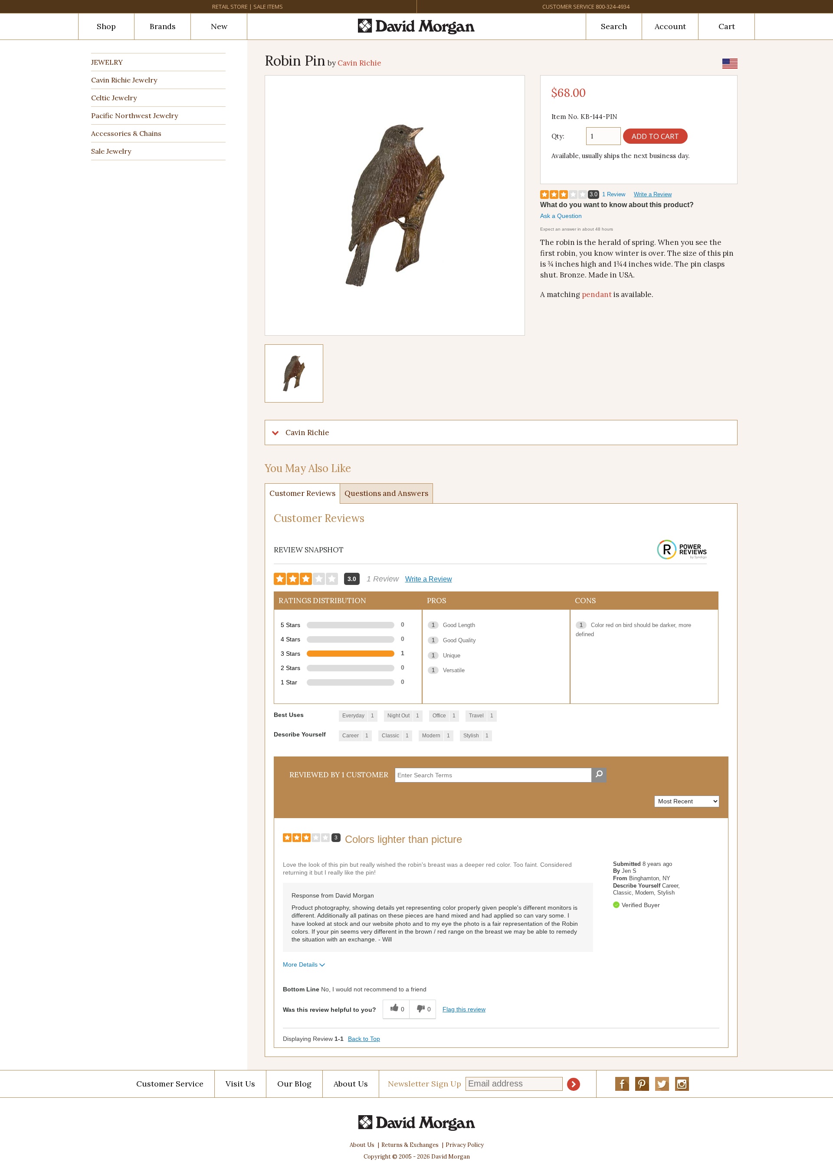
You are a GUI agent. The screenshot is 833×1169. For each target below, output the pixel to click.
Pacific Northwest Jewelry (134, 115)
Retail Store (230, 6)
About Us (351, 1084)
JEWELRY (107, 62)
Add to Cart (655, 136)
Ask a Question (561, 215)
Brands (163, 26)
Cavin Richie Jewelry (124, 80)
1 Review (613, 194)
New (219, 26)
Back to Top (364, 1038)
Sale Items (268, 6)
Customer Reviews (302, 493)
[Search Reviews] (599, 775)
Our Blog (294, 1084)
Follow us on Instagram (682, 1084)
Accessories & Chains (126, 133)
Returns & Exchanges (410, 1145)
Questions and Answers (386, 493)
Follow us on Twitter (662, 1084)
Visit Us (240, 1084)
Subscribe (573, 1084)
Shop (106, 26)
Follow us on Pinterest (642, 1084)
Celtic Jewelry (114, 97)
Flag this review (464, 1009)
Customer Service (568, 6)
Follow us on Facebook (622, 1084)
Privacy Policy (465, 1145)
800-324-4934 (613, 6)
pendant (597, 294)
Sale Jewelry (111, 151)
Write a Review (653, 194)
